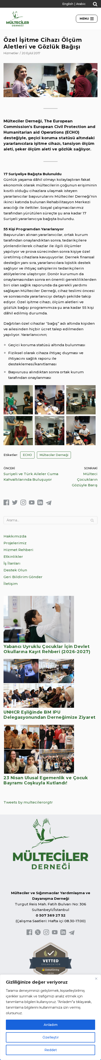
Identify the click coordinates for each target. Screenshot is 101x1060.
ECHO (27, 455)
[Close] (96, 978)
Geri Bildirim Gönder (23, 577)
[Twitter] (15, 504)
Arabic (81, 4)
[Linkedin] (40, 504)
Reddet (50, 1050)
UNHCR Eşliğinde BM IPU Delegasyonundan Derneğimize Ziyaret (50, 715)
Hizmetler (11, 53)
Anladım (51, 1025)
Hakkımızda (15, 536)
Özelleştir (51, 1037)
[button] (95, 4)
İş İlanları (12, 563)
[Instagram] (23, 504)
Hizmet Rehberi (18, 550)
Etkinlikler (13, 556)
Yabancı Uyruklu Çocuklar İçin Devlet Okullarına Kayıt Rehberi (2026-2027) (47, 649)
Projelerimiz (15, 543)
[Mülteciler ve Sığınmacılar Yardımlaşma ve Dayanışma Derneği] (18, 18)
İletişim (11, 583)
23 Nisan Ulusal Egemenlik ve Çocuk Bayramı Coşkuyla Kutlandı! (46, 780)
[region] (50, 1017)
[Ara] (92, 520)
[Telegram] (48, 504)
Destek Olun (15, 570)
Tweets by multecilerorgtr (28, 802)
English (67, 4)
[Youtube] (32, 504)
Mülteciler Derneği (53, 455)
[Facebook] (6, 504)
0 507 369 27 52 (51, 915)
